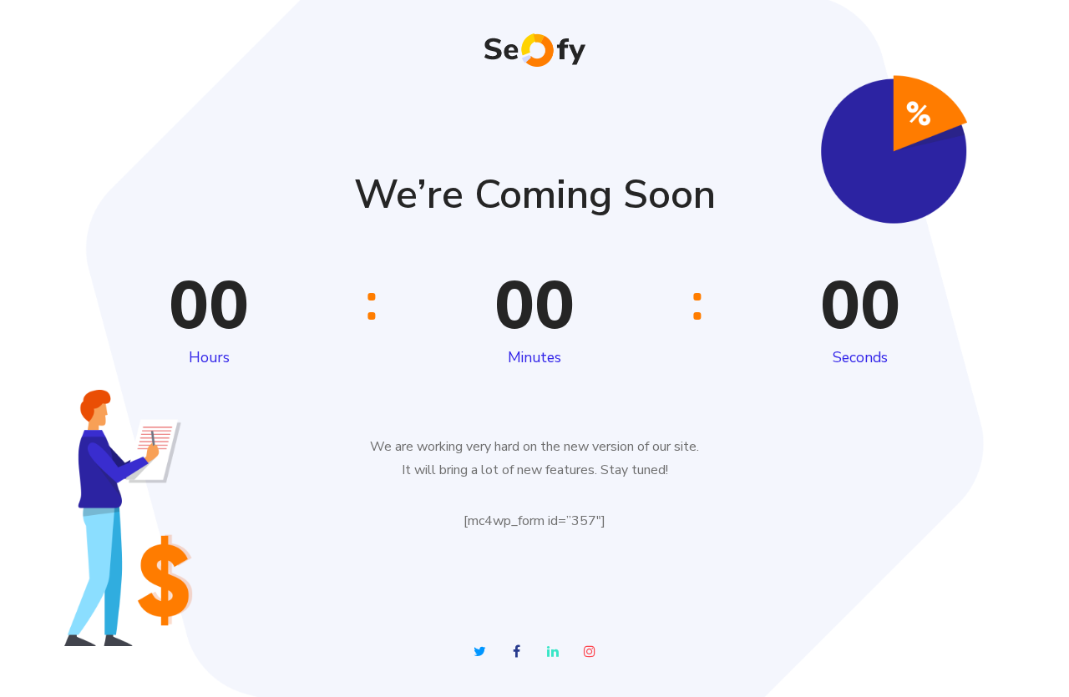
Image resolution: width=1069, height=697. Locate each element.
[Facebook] (516, 651)
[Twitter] (479, 651)
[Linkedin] (553, 651)
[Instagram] (589, 651)
